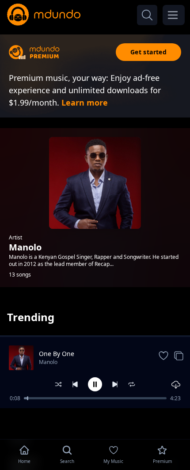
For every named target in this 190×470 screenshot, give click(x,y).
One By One (56, 353)
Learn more (84, 102)
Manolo (48, 362)
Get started (148, 52)
